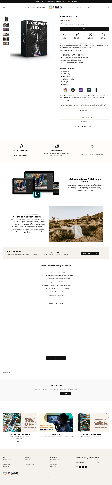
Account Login (6, 466)
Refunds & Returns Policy (56, 459)
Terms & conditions (54, 461)
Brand (90, 7)
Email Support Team (29, 464)
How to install (28, 457)
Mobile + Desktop (30, 7)
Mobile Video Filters (81, 7)
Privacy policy (53, 457)
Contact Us (27, 459)
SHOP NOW (20, 441)
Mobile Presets (6, 461)
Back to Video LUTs (57, 358)
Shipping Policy (54, 464)
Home (21, 7)
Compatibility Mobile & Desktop (84, 113)
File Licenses (53, 466)
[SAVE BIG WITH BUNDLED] (92, 422)
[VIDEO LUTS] (56, 422)
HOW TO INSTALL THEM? (85, 117)
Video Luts (70, 7)
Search (26, 461)
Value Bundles (41, 7)
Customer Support (84, 121)
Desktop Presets (7, 464)
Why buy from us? (84, 110)
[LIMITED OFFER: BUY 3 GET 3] (20, 422)
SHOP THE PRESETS (90, 253)
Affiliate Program (7, 459)
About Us (5, 457)
